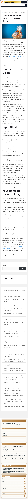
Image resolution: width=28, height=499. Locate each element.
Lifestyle (23, 12)
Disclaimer (4, 437)
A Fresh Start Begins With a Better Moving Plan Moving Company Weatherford (12, 450)
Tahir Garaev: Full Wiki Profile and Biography (14, 375)
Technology (4, 488)
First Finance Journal (9, 2)
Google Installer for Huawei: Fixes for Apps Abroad (11, 453)
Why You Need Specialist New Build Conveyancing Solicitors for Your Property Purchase (13, 384)
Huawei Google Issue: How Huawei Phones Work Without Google (13, 458)
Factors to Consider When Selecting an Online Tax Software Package (12, 447)
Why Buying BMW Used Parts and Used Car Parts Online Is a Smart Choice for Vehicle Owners (14, 401)
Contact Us (4, 433)
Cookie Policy (4, 440)
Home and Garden (5, 491)
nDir (16, 12)
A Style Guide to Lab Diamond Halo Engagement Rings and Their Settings (14, 456)
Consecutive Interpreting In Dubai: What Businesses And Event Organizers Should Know (13, 370)
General (3, 495)
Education (4, 486)
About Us (4, 430)
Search (4, 265)
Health (3, 483)
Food (3, 481)
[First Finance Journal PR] (2, 2)
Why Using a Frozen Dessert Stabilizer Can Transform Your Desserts (12, 461)
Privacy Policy (4, 435)
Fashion (3, 493)
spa (18, 181)
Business (4, 478)
